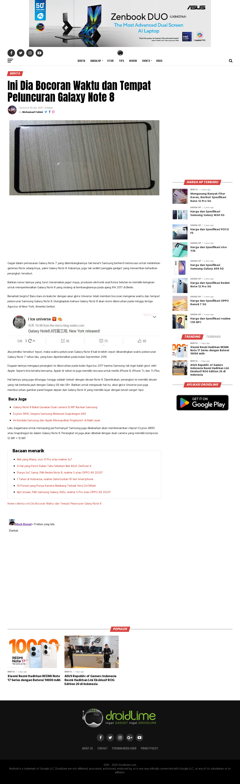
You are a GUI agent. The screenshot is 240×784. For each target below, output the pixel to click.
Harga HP (95, 61)
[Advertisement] (84, 229)
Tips (121, 61)
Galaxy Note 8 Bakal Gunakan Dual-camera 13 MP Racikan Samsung (55, 407)
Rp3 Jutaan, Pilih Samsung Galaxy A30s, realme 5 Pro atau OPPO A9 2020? (64, 492)
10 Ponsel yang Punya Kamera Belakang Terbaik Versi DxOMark (56, 485)
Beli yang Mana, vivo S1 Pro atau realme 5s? (44, 459)
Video (159, 61)
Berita (81, 61)
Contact (103, 748)
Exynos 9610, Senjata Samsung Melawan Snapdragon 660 (49, 414)
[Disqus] (84, 565)
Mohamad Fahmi (32, 112)
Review (133, 61)
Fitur (110, 61)
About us (87, 748)
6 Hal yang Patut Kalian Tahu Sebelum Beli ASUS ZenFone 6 (54, 466)
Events (146, 61)
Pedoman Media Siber (124, 748)
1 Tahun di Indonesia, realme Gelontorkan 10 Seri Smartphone (55, 479)
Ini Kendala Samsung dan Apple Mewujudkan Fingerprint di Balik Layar (56, 420)
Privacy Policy (149, 748)
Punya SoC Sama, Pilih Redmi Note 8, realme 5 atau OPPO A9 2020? (60, 472)
